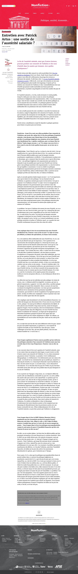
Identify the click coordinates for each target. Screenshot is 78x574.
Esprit (42, 13)
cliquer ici (27, 503)
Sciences (8, 538)
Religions (42, 541)
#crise (66, 62)
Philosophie (43, 538)
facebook (67, 6)
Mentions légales (50, 572)
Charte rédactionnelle (63, 552)
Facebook (36, 572)
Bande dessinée (68, 543)
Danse (66, 545)
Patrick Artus (9, 77)
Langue (54, 539)
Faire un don (49, 553)
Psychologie (43, 539)
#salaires (67, 65)
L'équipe (55, 552)
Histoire (29, 538)
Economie (9, 539)
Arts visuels (68, 541)
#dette (66, 60)
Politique (4, 541)
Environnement (18, 542)
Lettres (50, 13)
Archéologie (30, 539)
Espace (27, 13)
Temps (34, 13)
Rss (73, 6)
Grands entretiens (34, 554)
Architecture (68, 542)
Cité (20, 13)
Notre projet (49, 552)
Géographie (17, 539)
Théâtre (67, 539)
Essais (30, 550)
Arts (58, 13)
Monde (16, 538)
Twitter (38, 572)
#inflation (67, 63)
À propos (49, 550)
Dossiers (31, 558)
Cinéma (67, 538)
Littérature (55, 538)
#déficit (67, 58)
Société (4, 539)
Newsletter (75, 6)
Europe (16, 541)
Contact (55, 553)
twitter (69, 6)
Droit (3, 538)
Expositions (12, 557)
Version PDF (4, 51)
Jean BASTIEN (7, 46)
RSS (40, 572)
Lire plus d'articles (38, 523)
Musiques (71, 538)
